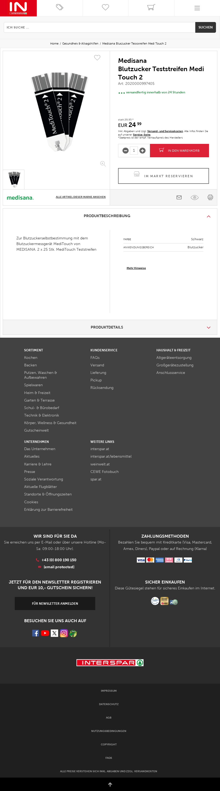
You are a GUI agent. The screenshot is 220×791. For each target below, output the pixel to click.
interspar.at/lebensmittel (110, 456)
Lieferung (98, 373)
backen (30, 365)
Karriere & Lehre (38, 464)
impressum (109, 690)
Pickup (96, 380)
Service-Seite (142, 134)
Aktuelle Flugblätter (40, 487)
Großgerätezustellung (174, 365)
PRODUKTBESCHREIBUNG (107, 216)
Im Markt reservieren (168, 176)
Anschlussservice (170, 373)
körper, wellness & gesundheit (50, 423)
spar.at (95, 479)
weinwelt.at (100, 464)
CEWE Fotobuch (104, 472)
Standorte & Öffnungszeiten (48, 494)
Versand (97, 365)
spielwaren (33, 385)
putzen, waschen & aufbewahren (40, 375)
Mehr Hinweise (136, 268)
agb (108, 717)
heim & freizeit (37, 393)
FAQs (95, 358)
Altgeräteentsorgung (174, 358)
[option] (56, 111)
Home (54, 43)
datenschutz (109, 704)
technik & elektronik (41, 415)
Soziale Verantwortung (43, 479)
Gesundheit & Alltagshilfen (80, 43)
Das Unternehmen (39, 449)
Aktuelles (31, 456)
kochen (30, 358)
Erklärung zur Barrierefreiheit (48, 510)
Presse (29, 472)
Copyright (109, 744)
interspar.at (99, 449)
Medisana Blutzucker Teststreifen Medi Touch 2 (134, 43)
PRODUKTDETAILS (107, 327)
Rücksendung (101, 388)
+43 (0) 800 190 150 (59, 560)
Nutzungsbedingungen (108, 731)
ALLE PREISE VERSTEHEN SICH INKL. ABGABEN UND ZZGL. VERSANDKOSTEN (108, 771)
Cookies (31, 502)
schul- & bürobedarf (41, 408)
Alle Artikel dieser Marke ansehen (81, 196)
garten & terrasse (39, 400)
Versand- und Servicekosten (165, 131)
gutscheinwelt (36, 430)
